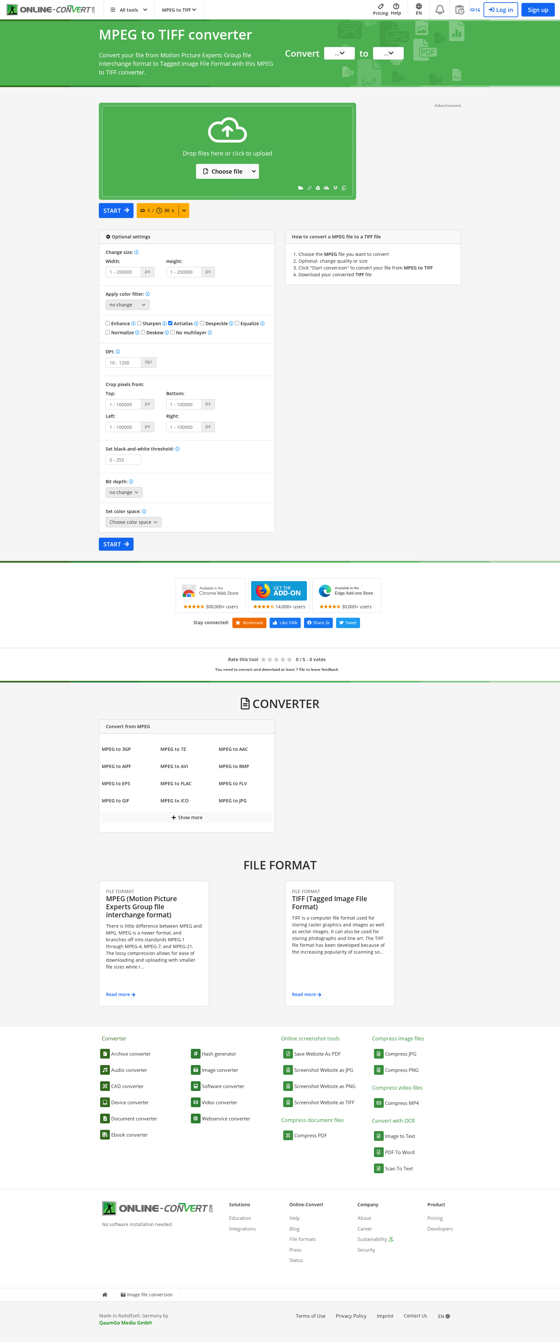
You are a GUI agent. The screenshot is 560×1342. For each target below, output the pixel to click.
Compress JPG (400, 1053)
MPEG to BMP (234, 766)
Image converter (220, 1070)
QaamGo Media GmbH (125, 1322)
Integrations (242, 1228)
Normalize (122, 332)
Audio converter (129, 1070)
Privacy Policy (351, 1316)
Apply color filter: (126, 294)
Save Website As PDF (317, 1053)
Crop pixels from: (125, 384)
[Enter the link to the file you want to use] (309, 187)
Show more (190, 817)
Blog (294, 1228)
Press (295, 1249)
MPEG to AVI (174, 766)
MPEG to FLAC (176, 783)
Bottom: (175, 393)
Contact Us (415, 1316)
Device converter (130, 1102)
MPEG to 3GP (116, 749)
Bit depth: (117, 481)
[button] (129, 9)
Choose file (227, 171)
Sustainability (372, 1239)
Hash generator (219, 1053)
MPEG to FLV (233, 783)
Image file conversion (150, 1294)
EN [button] (419, 13)
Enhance (120, 323)
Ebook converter (129, 1134)
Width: (113, 261)
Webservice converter (226, 1118)
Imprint (385, 1316)
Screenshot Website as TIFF (324, 1102)
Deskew (155, 332)
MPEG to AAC (233, 749)
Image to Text (400, 1136)
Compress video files (397, 1087)
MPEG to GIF (115, 800)
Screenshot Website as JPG (323, 1070)
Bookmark (252, 622)
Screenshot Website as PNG (325, 1086)
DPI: (111, 352)
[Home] (105, 1295)
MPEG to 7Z (173, 749)
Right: (172, 416)
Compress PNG (402, 1070)
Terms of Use (310, 1316)
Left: (111, 416)
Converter (114, 1038)
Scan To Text (399, 1168)
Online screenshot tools (310, 1038)
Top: (110, 393)
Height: (174, 261)
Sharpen (151, 323)
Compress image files (398, 1038)
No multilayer (191, 332)
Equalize (249, 323)
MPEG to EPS (116, 783)
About (364, 1218)
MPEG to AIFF (116, 766)
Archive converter (131, 1053)
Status (296, 1260)
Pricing (380, 13)
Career (364, 1228)
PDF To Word (399, 1152)
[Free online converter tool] (55, 10)
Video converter (219, 1102)
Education (240, 1218)
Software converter (223, 1086)
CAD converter (127, 1086)
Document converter (134, 1118)
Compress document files (312, 1120)
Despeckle (216, 323)
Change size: (120, 252)
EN (442, 1316)
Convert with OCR (393, 1120)
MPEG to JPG (233, 800)
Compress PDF (310, 1135)
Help (396, 13)
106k (289, 622)
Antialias (183, 323)
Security (366, 1249)
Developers (440, 1228)
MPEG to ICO (174, 800)
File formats (302, 1239)
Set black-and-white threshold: (140, 449)
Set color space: (124, 511)
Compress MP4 (402, 1103)
